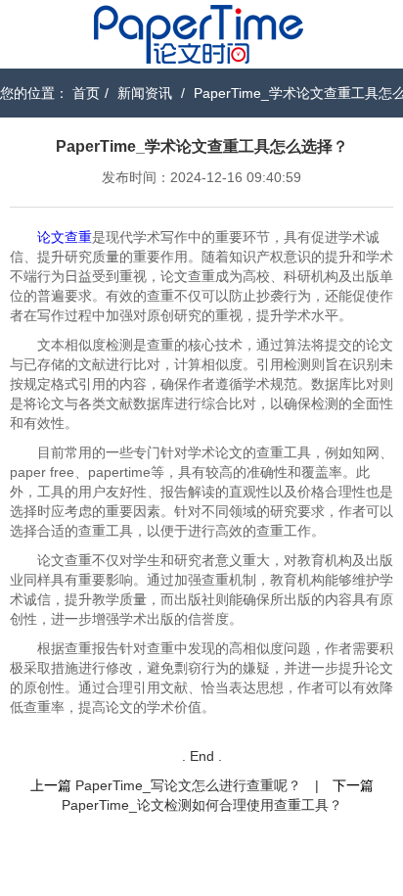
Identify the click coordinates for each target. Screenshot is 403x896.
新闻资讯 (144, 93)
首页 (86, 93)
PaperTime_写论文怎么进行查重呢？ (188, 785)
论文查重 (64, 237)
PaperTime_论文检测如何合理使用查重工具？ (202, 805)
